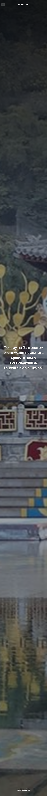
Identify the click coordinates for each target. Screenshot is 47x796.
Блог (29, 789)
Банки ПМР (23, 4)
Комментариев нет (24, 790)
